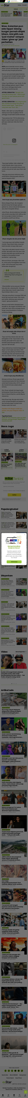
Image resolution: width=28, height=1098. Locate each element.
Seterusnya (14, 562)
